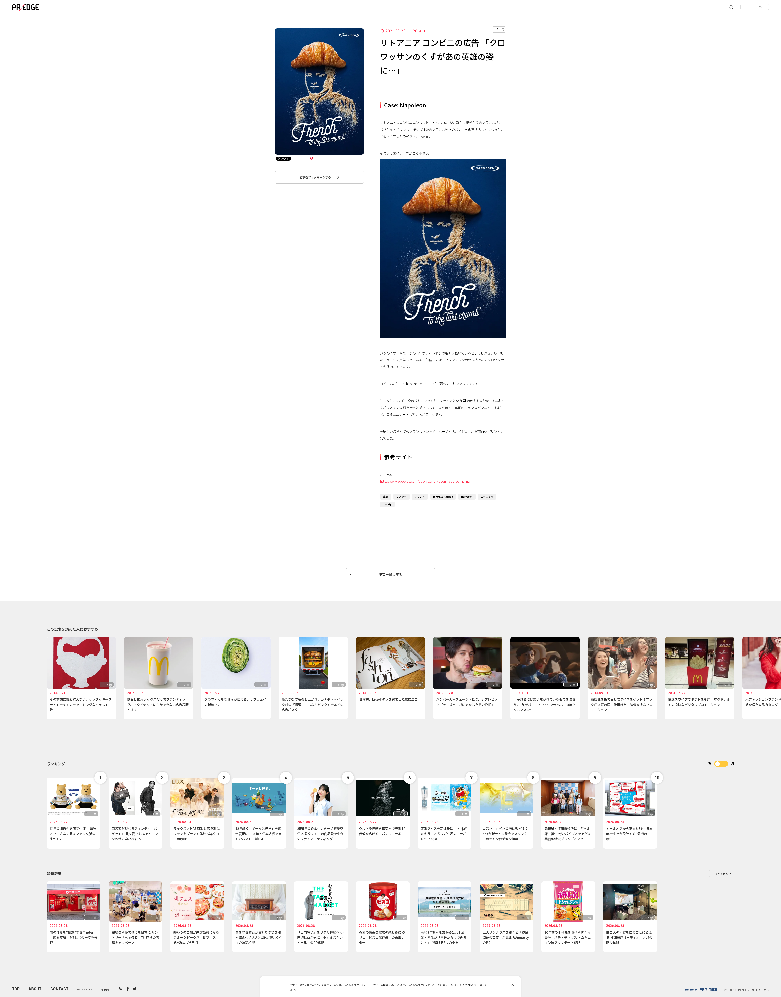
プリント (420, 496)
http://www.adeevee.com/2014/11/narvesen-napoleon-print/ (425, 481)
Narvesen (466, 496)
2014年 (387, 504)
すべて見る (722, 873)
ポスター (401, 496)
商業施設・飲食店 (443, 496)
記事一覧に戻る (390, 574)
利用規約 (470, 984)
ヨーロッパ (487, 496)
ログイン (760, 7)
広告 (385, 496)
